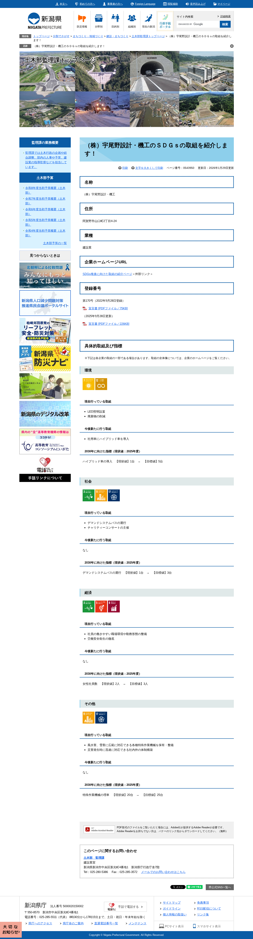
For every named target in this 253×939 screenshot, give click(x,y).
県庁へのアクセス (40, 923)
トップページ (41, 36)
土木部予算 (45, 178)
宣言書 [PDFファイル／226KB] (109, 323)
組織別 (132, 26)
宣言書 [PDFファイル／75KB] (108, 308)
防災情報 (82, 26)
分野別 (99, 26)
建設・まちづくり (117, 36)
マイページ (223, 3)
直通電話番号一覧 (106, 923)
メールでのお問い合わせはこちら (163, 872)
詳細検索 (225, 16)
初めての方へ (87, 3)
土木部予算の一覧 (55, 243)
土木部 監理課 (94, 857)
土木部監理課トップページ (148, 36)
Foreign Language (145, 3)
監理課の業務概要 (45, 143)
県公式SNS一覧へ (220, 887)
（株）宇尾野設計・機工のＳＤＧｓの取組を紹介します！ (69, 46)
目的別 (115, 26)
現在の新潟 (148, 26)
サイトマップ (172, 902)
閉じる (232, 46)
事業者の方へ (115, 3)
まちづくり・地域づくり (88, 36)
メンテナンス (137, 923)
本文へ (63, 3)
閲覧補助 (173, 3)
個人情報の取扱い (175, 914)
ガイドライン (172, 908)
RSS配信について (209, 908)
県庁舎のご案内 (73, 923)
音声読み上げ (198, 3)
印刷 (125, 167)
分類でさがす (61, 36)
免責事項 (203, 902)
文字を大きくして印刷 (149, 167)
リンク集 (203, 914)
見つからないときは (45, 255)
